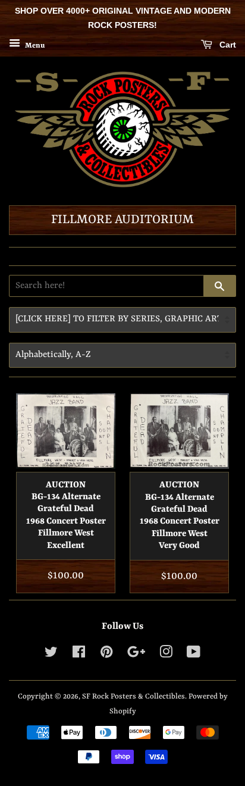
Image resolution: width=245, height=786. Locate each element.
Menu (34, 45)
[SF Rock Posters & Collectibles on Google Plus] (136, 654)
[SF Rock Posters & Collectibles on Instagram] (165, 654)
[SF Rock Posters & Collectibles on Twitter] (51, 654)
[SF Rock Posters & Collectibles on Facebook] (79, 654)
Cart (226, 44)
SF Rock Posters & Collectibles (133, 696)
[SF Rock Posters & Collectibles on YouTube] (193, 654)
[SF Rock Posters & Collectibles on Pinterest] (106, 654)
